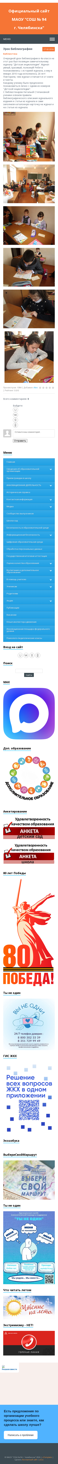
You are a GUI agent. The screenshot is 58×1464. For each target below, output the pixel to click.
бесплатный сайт (29, 1459)
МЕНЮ (7, 39)
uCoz (41, 1459)
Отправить (20, 440)
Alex (36, 387)
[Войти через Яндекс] (15, 420)
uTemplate (47, 1457)
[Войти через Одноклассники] (15, 425)
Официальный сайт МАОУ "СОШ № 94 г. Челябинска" (29, 11)
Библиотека (10, 53)
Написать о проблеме (21, 1435)
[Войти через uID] (15, 409)
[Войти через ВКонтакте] (15, 414)
